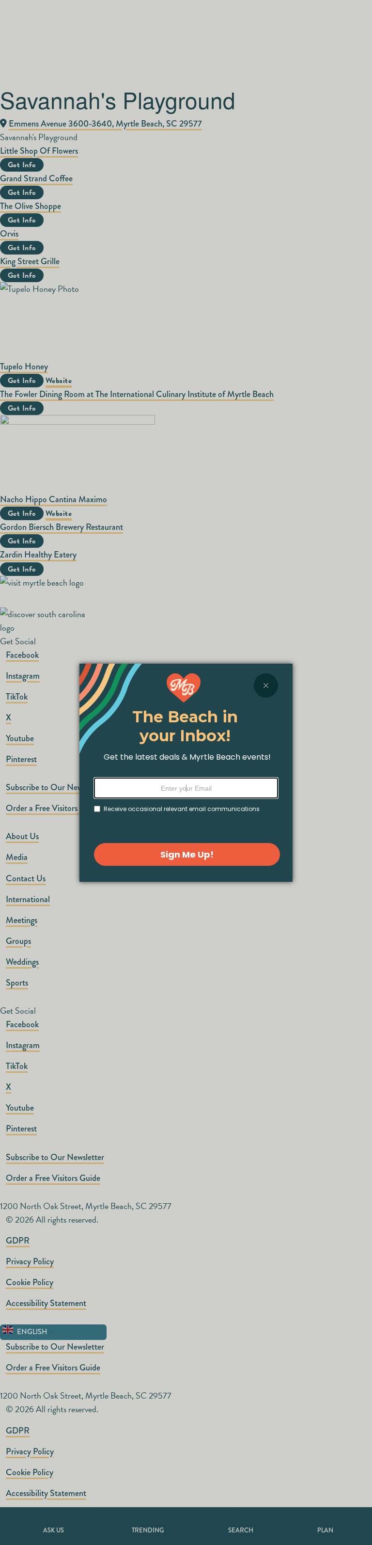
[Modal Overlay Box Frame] (186, 773)
